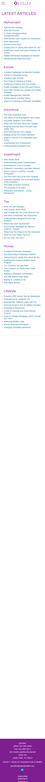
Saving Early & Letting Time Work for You (22, 257)
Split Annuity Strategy (13, 27)
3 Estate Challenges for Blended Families (22, 72)
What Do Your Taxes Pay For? (17, 235)
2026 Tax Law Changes (14, 207)
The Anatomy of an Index (15, 188)
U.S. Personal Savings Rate (16, 265)
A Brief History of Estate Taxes (17, 98)
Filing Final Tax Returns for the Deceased (22, 232)
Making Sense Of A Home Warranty (19, 135)
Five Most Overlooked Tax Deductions (20, 215)
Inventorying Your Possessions (17, 143)
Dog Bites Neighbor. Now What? (18, 121)
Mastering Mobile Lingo (14, 321)
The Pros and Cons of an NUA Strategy (21, 177)
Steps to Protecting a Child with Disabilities (22, 101)
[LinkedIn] (22, 769)
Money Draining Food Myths (16, 324)
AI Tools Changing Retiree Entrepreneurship (15, 34)
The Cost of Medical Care (15, 115)
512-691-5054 (26, 746)
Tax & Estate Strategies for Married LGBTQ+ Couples (19, 228)
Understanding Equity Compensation (20, 162)
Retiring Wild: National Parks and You (20, 302)
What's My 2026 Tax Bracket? (17, 224)
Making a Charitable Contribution (18, 274)
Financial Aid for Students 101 (17, 299)
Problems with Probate (14, 78)
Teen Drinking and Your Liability (17, 132)
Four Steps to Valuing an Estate (17, 81)
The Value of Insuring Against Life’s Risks (22, 118)
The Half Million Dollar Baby (16, 277)
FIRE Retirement (11, 42)
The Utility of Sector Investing (16, 185)
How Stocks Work (11, 159)
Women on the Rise (12, 44)
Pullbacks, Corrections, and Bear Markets (22, 168)
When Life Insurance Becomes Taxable (21, 124)
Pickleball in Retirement (14, 308)
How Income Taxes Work (15, 210)
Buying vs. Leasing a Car (15, 280)
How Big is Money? (12, 283)
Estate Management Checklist (17, 95)
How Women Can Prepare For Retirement (22, 39)
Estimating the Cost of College (17, 165)
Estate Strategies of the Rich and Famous (22, 87)
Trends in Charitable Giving (16, 75)
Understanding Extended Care (17, 146)
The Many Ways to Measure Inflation (20, 254)
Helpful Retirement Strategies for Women (22, 56)
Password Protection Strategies (17, 251)
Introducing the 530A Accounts (17, 59)
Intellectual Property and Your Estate (20, 84)
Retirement (22, 779)
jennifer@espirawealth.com (22, 766)
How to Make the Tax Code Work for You (21, 212)
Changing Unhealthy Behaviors (17, 327)
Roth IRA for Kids (11, 30)
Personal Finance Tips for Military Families (22, 305)
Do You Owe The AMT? (14, 238)
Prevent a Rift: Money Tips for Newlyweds (22, 296)
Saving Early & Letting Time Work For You (22, 47)
